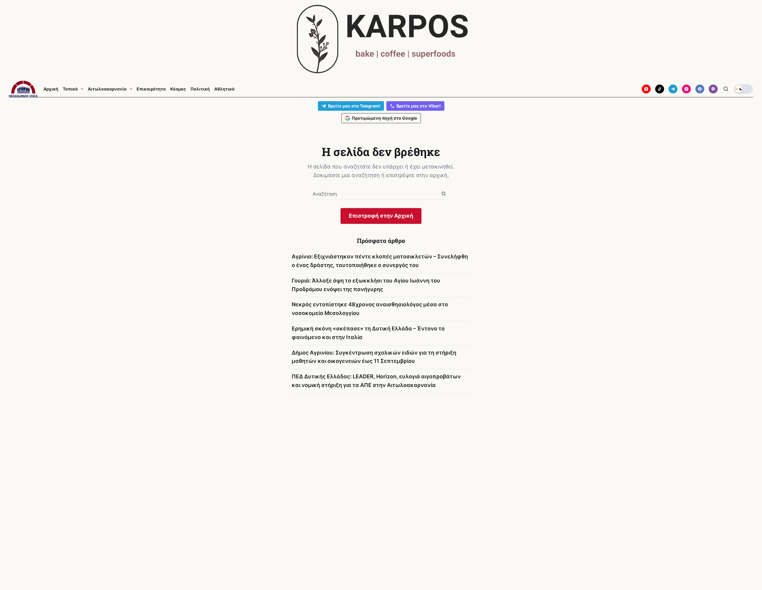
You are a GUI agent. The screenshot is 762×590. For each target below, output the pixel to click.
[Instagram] (686, 89)
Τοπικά (70, 89)
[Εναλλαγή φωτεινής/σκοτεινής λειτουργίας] (743, 89)
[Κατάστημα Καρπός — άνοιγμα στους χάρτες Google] (381, 39)
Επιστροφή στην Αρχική (381, 216)
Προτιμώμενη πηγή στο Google (384, 118)
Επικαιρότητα (151, 89)
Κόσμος (178, 89)
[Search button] (443, 193)
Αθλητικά (224, 89)
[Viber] (713, 89)
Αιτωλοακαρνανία (107, 89)
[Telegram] (673, 89)
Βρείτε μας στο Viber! (418, 105)
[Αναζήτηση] (726, 89)
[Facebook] (699, 89)
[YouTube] (646, 89)
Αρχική (50, 89)
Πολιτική (200, 89)
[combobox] (375, 194)
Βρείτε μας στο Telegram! (354, 105)
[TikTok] (659, 89)
